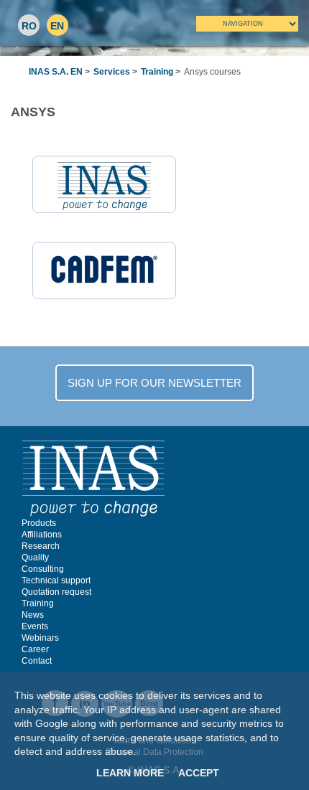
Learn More (130, 773)
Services (111, 72)
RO (29, 26)
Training (157, 72)
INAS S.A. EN (56, 72)
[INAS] (93, 478)
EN (57, 26)
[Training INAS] (104, 185)
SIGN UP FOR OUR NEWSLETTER (154, 383)
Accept (198, 773)
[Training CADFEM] (104, 269)
